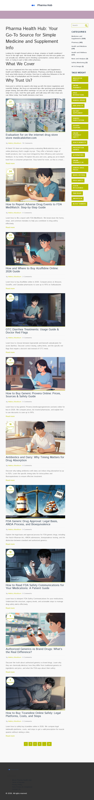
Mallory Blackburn (14, 143)
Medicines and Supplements (79, 37)
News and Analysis (80, 59)
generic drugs (79, 100)
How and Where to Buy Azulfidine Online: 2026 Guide (32, 270)
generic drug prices (78, 169)
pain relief (77, 193)
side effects (78, 106)
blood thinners (79, 204)
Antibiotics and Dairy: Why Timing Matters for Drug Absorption (35, 459)
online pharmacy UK (78, 162)
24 (49, 744)
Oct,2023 (10, 104)
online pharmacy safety (77, 135)
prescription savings (78, 149)
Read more (10, 163)
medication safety (77, 79)
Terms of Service (18, 782)
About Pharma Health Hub (22, 780)
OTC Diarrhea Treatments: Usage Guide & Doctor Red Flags (32, 331)
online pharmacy (77, 87)
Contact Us (16, 789)
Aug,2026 (10, 174)
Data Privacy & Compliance (22, 787)
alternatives (78, 155)
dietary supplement (78, 112)
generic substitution (78, 119)
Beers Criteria (79, 175)
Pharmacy (77, 42)
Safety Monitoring (79, 62)
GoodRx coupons (76, 127)
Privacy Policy (17, 785)
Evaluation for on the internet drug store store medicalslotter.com (32, 136)
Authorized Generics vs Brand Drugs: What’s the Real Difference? (34, 651)
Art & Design (78, 66)
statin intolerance (78, 187)
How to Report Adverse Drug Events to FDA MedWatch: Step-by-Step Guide (34, 206)
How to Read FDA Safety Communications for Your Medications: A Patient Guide (35, 587)
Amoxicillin (77, 199)
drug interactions (78, 94)
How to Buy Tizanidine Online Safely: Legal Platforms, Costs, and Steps (33, 715)
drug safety (78, 180)
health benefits (79, 142)
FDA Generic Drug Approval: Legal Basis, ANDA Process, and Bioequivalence (32, 523)
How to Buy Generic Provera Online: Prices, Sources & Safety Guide (33, 395)
